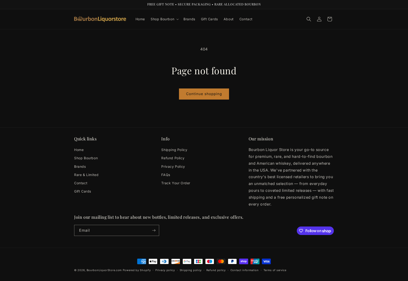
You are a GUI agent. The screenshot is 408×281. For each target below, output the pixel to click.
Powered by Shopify (137, 270)
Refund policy (216, 270)
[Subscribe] (154, 230)
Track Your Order (175, 183)
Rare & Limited (86, 175)
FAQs (165, 175)
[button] (164, 19)
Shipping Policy (174, 150)
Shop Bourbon (86, 158)
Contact (80, 183)
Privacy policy (165, 270)
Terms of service (275, 270)
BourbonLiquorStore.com (104, 270)
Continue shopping (204, 94)
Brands (80, 166)
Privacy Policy (173, 166)
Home (79, 150)
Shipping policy (191, 270)
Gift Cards (82, 191)
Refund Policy (172, 158)
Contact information (244, 270)
